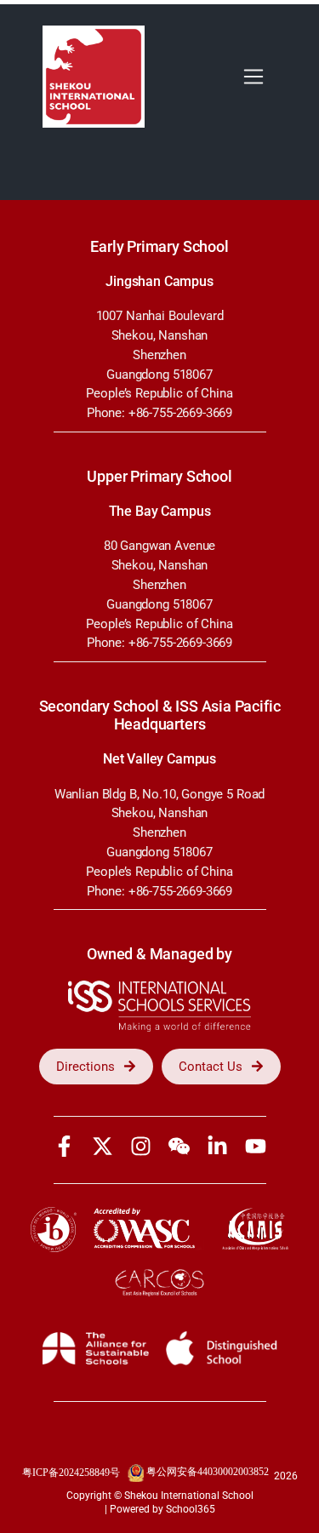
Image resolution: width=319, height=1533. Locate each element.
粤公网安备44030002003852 (207, 1472)
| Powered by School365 (160, 1509)
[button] (253, 77)
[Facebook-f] (64, 1146)
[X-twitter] (102, 1146)
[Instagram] (140, 1146)
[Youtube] (255, 1146)
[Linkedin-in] (217, 1146)
